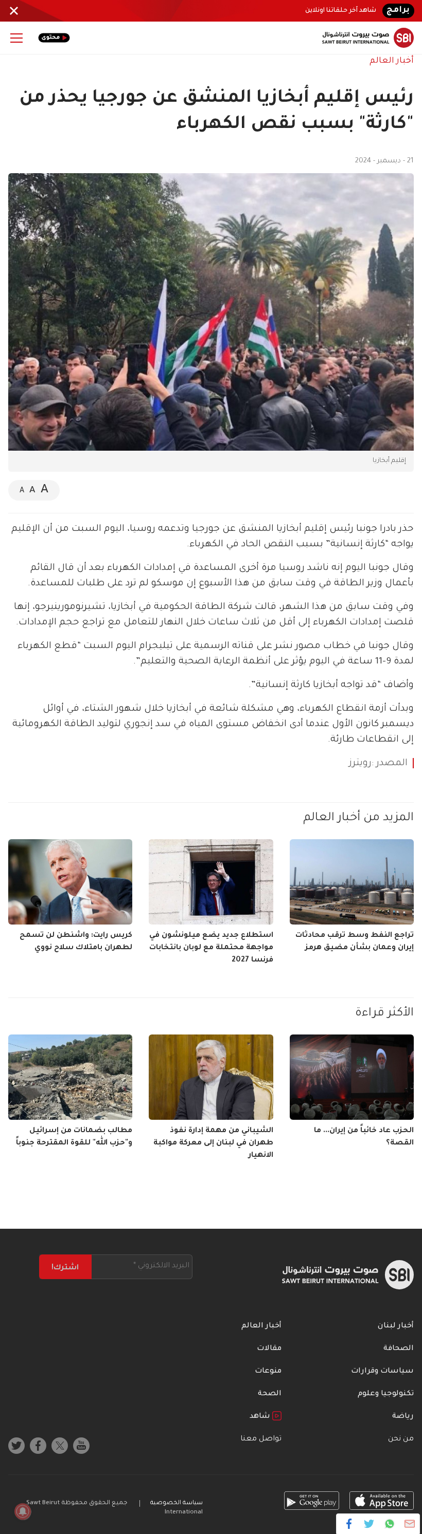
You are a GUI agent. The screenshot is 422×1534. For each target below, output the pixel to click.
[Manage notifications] (22, 1511)
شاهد (261, 1417)
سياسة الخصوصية (176, 1503)
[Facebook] (349, 1523)
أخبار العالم (392, 61)
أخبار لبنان (396, 1326)
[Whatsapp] (389, 1523)
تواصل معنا (261, 1439)
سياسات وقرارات (382, 1371)
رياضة (403, 1417)
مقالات (269, 1349)
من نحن (401, 1439)
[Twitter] (369, 1523)
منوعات (268, 1371)
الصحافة (398, 1349)
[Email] (409, 1523)
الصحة (270, 1394)
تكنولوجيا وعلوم (386, 1394)
